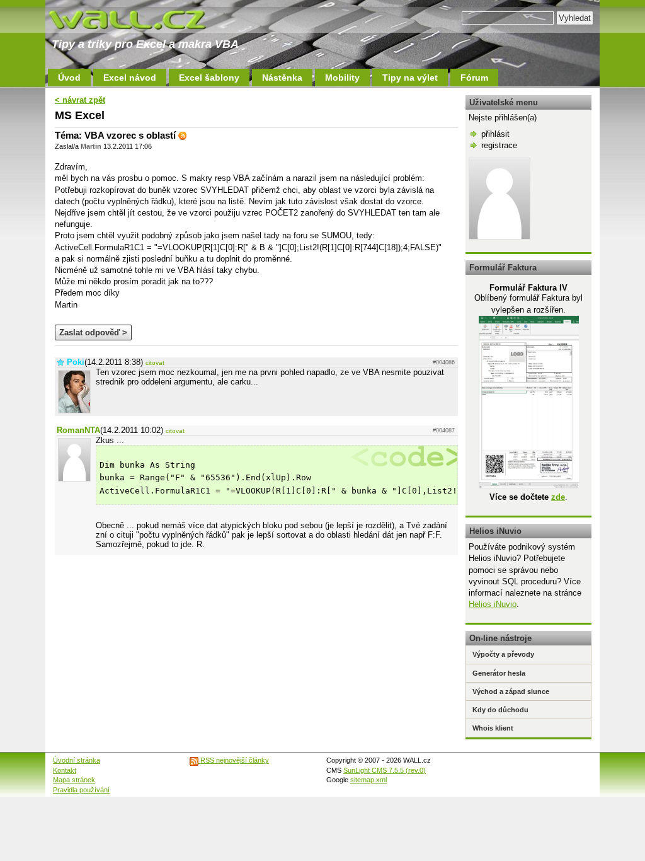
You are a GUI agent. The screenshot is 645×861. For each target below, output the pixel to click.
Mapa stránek (74, 779)
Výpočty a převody (503, 654)
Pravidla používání (81, 790)
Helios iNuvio (493, 604)
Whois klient (492, 728)
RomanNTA (78, 430)
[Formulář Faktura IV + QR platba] (529, 485)
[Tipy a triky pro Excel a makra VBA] (139, 19)
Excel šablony (209, 77)
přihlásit (495, 134)
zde (558, 497)
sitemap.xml (368, 779)
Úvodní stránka (76, 760)
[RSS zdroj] (182, 135)
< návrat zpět (80, 100)
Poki (75, 362)
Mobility (342, 77)
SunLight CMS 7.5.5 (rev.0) (384, 770)
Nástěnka (282, 77)
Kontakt (64, 770)
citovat (155, 362)
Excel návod (129, 77)
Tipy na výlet (410, 77)
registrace (499, 145)
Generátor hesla (498, 673)
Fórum (474, 77)
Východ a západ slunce (510, 691)
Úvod (69, 77)
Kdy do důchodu (500, 710)
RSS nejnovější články (233, 760)
